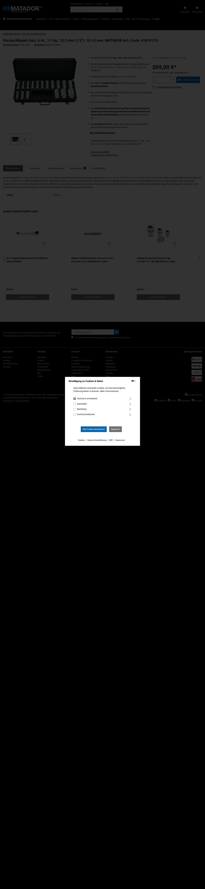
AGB (111, 440)
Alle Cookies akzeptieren (94, 429)
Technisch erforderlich (87, 398)
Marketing (81, 409)
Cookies (81, 440)
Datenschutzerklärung (96, 440)
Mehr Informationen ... (110, 391)
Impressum (120, 440)
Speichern (115, 429)
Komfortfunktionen (86, 414)
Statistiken (82, 403)
